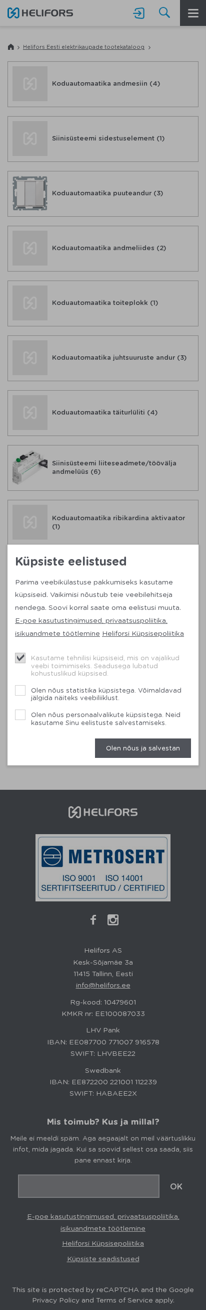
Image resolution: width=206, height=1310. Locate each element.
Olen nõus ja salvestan (143, 747)
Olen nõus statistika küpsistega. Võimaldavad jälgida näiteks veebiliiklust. (106, 694)
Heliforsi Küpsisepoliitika (143, 632)
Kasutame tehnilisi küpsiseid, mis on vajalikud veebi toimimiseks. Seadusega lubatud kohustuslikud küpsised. (105, 665)
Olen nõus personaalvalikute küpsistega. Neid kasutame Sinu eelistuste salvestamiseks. (105, 718)
